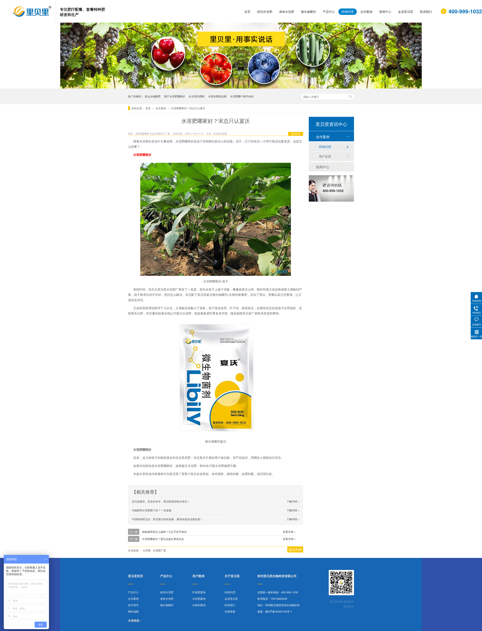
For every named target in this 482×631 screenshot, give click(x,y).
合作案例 (366, 11)
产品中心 (329, 11)
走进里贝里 (405, 11)
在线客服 (230, 611)
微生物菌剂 (308, 11)
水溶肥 (147, 550)
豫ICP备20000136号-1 (278, 611)
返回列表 (295, 133)
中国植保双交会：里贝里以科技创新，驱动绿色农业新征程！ (167, 519)
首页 (247, 11)
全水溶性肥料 (196, 96)
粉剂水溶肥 (264, 11)
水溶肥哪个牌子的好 (242, 96)
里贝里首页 (135, 576)
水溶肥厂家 (159, 550)
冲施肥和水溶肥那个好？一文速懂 (151, 510)
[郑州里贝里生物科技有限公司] (32, 16)
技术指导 (133, 605)
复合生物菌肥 (152, 96)
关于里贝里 (232, 576)
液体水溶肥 (286, 11)
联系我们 (426, 11)
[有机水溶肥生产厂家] (241, 87)
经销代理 (348, 11)
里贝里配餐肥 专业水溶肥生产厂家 (152, 133)
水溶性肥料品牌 (217, 96)
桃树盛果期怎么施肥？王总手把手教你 (164, 532)
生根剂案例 (199, 605)
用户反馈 (325, 156)
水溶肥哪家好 (142, 154)
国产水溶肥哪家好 (174, 96)
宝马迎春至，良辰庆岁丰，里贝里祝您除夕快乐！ (161, 501)
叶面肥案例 (199, 592)
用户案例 (198, 576)
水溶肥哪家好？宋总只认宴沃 (188, 108)
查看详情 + (289, 532)
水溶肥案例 (199, 598)
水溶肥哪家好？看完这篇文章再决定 (163, 539)
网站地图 (133, 611)
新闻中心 (385, 11)
